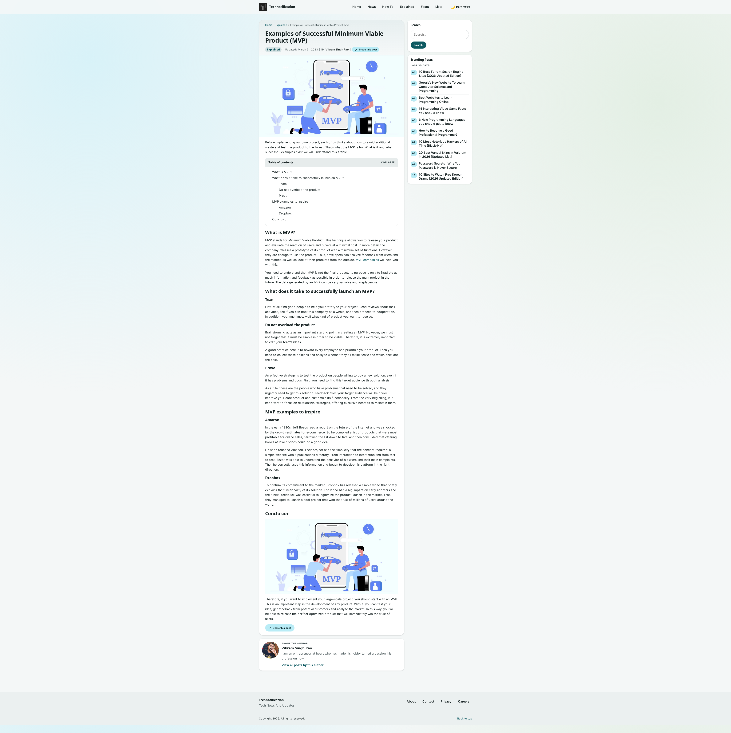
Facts (425, 7)
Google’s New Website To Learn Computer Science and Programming (442, 87)
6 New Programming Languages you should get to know (442, 122)
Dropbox (285, 213)
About (411, 701)
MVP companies (368, 260)
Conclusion (280, 219)
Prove (283, 195)
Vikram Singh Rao (337, 49)
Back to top (464, 718)
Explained (407, 7)
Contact (428, 701)
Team (283, 184)
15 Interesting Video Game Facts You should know (442, 111)
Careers (463, 701)
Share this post (366, 49)
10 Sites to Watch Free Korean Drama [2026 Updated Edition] (441, 177)
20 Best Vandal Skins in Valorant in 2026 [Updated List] (442, 155)
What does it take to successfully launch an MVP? (308, 178)
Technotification (282, 7)
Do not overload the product (299, 190)
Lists (438, 7)
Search (418, 45)
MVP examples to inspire (290, 201)
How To (387, 7)
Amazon (285, 207)
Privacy (446, 701)
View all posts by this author (303, 665)
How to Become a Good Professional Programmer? (438, 133)
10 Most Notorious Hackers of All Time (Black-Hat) (443, 144)
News (372, 7)
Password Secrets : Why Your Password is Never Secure (440, 165)
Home (356, 7)
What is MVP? (282, 172)
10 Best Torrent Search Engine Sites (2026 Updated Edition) (441, 74)
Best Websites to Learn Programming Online (435, 100)
